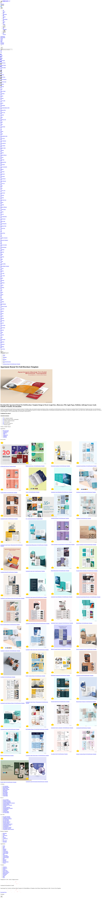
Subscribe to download (5, 415)
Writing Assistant (6, 789)
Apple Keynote (6, 857)
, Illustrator (5, 432)
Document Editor (6, 787)
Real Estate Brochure (7, 361)
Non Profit (5, 840)
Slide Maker (5, 790)
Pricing (4, 869)
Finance (4, 837)
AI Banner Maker (6, 803)
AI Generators (5, 786)
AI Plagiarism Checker (7, 827)
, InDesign (5, 437)
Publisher (4, 849)
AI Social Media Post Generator (9, 802)
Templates (5, 357)
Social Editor (5, 794)
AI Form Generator (6, 807)
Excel (4, 846)
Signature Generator (6, 821)
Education (5, 841)
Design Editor (5, 788)
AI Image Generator (6, 800)
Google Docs (5, 851)
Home (4, 355)
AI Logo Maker (6, 799)
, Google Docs (5, 431)
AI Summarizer (6, 826)
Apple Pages (5, 855)
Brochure (4, 359)
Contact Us (5, 870)
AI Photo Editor (6, 811)
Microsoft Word (6, 430)
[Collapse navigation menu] (2, 48)
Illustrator (4, 859)
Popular (4, 862)
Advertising (5, 835)
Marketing (5, 833)
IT (3, 839)
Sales (4, 834)
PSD (4, 858)
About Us (4, 866)
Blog (4, 876)
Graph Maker (5, 795)
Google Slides (5, 853)
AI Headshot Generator (7, 818)
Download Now (3, 892)
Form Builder (5, 792)
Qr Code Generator (6, 816)
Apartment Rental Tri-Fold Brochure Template (11, 364)
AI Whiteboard (5, 809)
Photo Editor (5, 793)
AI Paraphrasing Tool (7, 825)
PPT (3, 847)
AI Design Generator (7, 801)
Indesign (4, 860)
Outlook (4, 850)
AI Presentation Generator (8, 808)
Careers (4, 875)
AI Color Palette (6, 820)
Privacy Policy (5, 871)
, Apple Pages (5, 434)
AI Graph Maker (6, 812)
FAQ (4, 877)
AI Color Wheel (6, 819)
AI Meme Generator (6, 817)
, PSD (4, 433)
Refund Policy (5, 873)
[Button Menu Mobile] (1, 1)
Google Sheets (5, 852)
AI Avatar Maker (6, 822)
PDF (4, 854)
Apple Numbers (6, 856)
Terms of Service (6, 872)
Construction (5, 838)
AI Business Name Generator (8, 829)
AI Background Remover (7, 823)
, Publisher (5, 435)
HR (3, 836)
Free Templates (5, 861)
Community (5, 867)
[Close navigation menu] (1, 8)
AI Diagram (5, 810)
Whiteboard (5, 791)
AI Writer (4, 806)
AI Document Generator (7, 805)
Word (4, 845)
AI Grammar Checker (7, 828)
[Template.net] (6, 1)
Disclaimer (5, 874)
